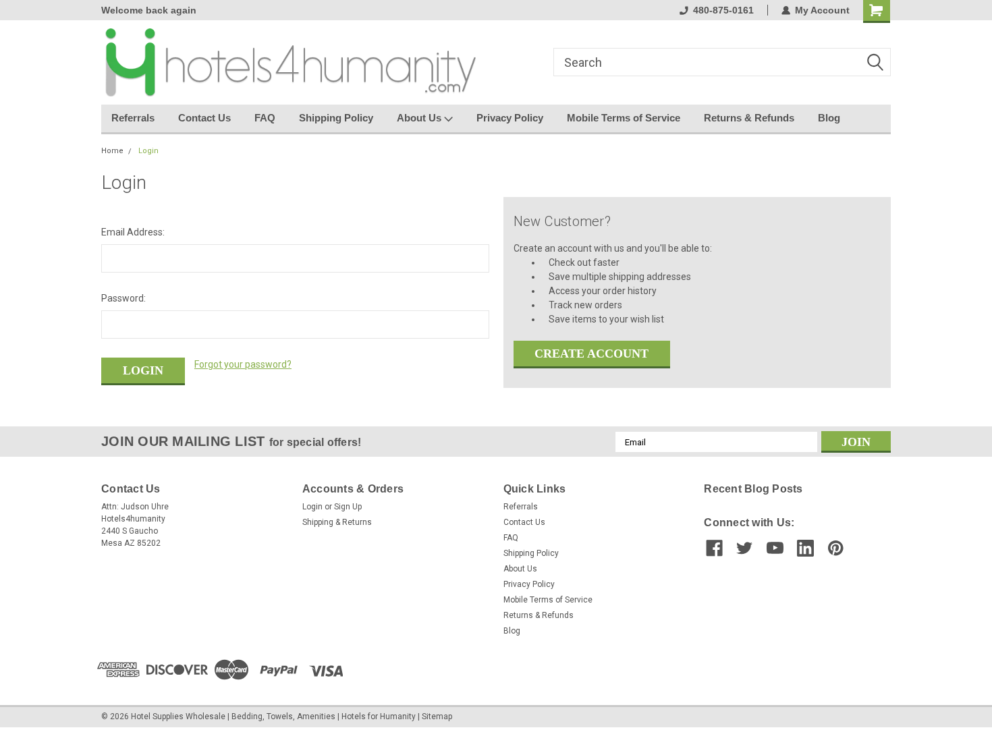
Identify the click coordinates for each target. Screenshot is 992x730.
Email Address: (133, 232)
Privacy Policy (509, 117)
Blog (829, 117)
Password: (123, 298)
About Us (420, 117)
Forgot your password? (243, 364)
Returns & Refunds (749, 117)
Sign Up (348, 506)
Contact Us (204, 117)
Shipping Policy (336, 117)
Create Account (591, 353)
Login (148, 150)
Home (112, 150)
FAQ (264, 117)
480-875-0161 (723, 10)
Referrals (133, 117)
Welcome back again (148, 10)
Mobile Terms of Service (623, 117)
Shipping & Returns (337, 522)
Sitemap (437, 716)
